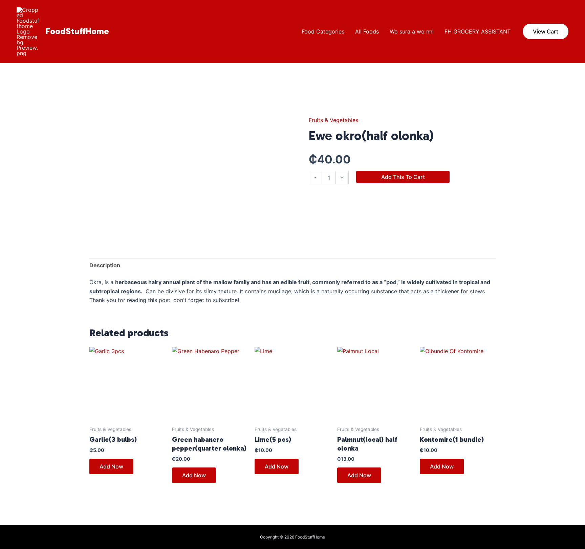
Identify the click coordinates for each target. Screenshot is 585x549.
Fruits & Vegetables (333, 120)
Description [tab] (104, 265)
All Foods (367, 31)
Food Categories (323, 31)
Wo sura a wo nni (412, 31)
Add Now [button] (111, 466)
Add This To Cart (403, 177)
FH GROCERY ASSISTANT (478, 31)
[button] (545, 31)
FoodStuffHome (77, 31)
